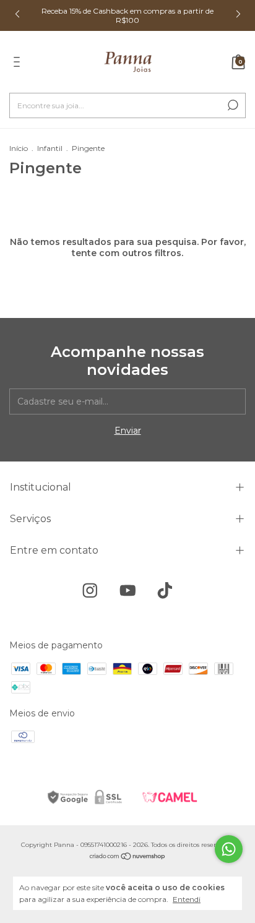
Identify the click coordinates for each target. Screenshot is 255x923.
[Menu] (18, 63)
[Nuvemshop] (127, 857)
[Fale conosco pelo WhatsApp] (229, 849)
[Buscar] (232, 105)
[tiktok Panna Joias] (165, 590)
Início (18, 148)
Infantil (50, 148)
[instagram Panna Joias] (90, 590)
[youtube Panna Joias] (127, 590)
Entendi (187, 899)
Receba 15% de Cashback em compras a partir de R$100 (127, 15)
